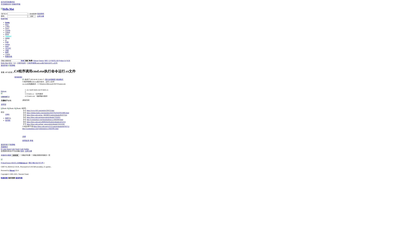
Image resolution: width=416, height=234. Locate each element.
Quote (17, 149)
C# (50, 61)
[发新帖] (11, 65)
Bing (7, 24)
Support (8, 36)
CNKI (7, 26)
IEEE (7, 34)
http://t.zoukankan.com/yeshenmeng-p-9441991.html (40, 129)
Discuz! (12, 170)
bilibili (7, 38)
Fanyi (7, 28)
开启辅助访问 (6, 4)
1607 (6, 97)
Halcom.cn (23, 163)
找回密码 (40, 14)
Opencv (41, 61)
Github (7, 32)
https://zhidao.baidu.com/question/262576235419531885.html (48, 113)
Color (4, 149)
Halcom (3, 91)
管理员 (3, 104)
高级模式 (4, 147)
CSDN (7, 54)
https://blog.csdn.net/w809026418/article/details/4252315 (46, 122)
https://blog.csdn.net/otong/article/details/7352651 (43, 117)
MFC (46, 61)
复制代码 (25, 100)
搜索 (22, 61)
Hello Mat (4, 63)
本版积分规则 (6, 155)
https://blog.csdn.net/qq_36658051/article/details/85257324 (47, 115)
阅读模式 (59, 79)
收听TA (8, 118)
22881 (7, 114)
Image (9, 149)
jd (5, 40)
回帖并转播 (26, 155)
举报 (31, 140)
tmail (7, 46)
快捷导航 (4, 19)
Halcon (35, 61)
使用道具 (25, 140)
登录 (22, 151)
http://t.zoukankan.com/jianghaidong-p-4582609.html (45, 120)
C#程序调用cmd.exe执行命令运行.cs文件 (42, 63)
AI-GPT (8, 48)
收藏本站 (11, 2)
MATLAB (54, 61)
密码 (2, 16)
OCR (68, 61)
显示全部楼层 (50, 79)
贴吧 (7, 52)
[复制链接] (18, 77)
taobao (7, 44)
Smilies (26, 149)
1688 (7, 50)
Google (7, 30)
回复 (24, 136)
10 (9, 97)
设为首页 (4, 2)
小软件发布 (21, 63)
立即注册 (40, 16)
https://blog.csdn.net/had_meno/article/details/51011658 (45, 124)
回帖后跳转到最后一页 (41, 155)
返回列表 (4, 65)
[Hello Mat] (7, 9)
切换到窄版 (16, 4)
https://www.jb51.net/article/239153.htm (40, 110)
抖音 (7, 42)
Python (61, 61)
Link (13, 149)
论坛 (10, 63)
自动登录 (33, 14)
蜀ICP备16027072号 (36, 163)
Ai (65, 61)
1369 (2, 97)
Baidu (7, 23)
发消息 (7, 120)
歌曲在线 (8, 56)
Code (22, 149)
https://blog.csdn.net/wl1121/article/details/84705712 (51, 126)
